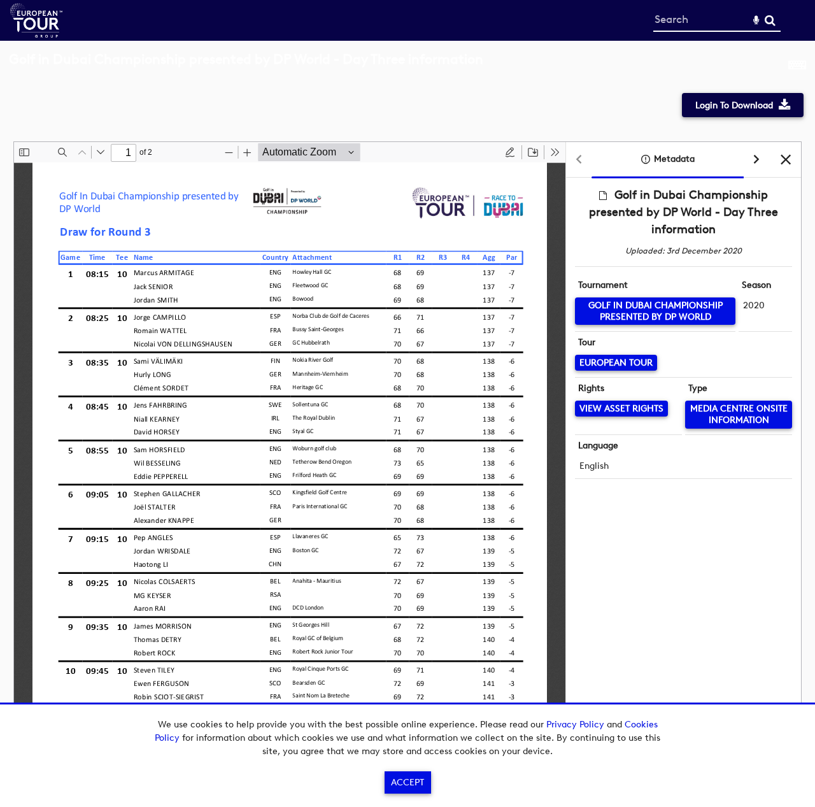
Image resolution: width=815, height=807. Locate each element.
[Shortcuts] (797, 66)
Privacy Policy (575, 724)
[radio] (510, 152)
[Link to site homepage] (36, 34)
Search (770, 20)
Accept (407, 782)
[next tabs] (756, 160)
